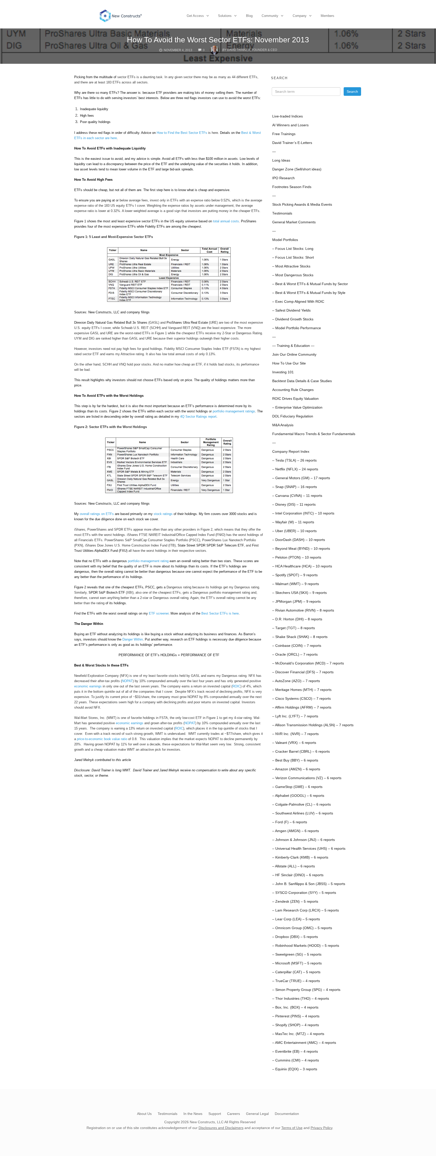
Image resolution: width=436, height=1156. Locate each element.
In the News (192, 1114)
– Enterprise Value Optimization (297, 407)
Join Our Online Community (294, 354)
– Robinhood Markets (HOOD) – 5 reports (305, 946)
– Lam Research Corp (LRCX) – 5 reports (305, 910)
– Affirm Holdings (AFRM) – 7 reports (301, 707)
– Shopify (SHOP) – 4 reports (295, 1025)
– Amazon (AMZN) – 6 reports (296, 769)
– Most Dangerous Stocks (292, 275)
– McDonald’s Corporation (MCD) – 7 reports (308, 663)
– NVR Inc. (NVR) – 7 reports (295, 734)
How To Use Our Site (289, 363)
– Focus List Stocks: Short (293, 257)
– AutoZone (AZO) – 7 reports (296, 681)
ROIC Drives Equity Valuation (295, 399)
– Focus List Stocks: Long (292, 249)
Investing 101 (283, 372)
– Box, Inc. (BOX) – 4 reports (295, 1007)
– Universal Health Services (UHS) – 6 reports (308, 848)
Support (214, 1114)
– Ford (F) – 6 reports (289, 822)
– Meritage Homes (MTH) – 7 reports (302, 690)
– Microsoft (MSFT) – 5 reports (297, 963)
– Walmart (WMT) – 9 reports (295, 584)
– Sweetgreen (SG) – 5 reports (296, 954)
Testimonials (282, 213)
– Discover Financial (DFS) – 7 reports (303, 672)
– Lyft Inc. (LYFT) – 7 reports (295, 716)
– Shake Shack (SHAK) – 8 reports (300, 637)
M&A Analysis (282, 425)
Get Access (195, 16)
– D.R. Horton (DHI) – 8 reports (297, 619)
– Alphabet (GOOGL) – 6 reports (298, 796)
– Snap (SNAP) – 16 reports (294, 487)
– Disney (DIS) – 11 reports (294, 504)
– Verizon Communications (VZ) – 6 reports (306, 778)
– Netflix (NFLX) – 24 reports (295, 469)
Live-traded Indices (287, 116)
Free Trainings (283, 134)
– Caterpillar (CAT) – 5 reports (296, 972)
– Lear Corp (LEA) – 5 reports (296, 919)
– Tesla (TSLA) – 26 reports (294, 460)
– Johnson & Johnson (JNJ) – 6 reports (303, 840)
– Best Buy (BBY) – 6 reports (295, 760)
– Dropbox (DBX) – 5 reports (295, 937)
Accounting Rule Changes (293, 390)
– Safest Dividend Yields (291, 310)
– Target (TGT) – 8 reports (293, 628)
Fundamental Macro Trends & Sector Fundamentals (313, 434)
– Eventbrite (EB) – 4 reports (295, 1051)
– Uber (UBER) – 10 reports (294, 531)
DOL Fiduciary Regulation (292, 416)
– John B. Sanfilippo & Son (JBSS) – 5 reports (308, 884)
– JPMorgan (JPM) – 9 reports (296, 601)
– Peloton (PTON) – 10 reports (296, 557)
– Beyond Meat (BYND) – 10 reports (301, 549)
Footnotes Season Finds (291, 187)
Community (270, 16)
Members (327, 16)
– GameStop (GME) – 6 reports (297, 787)
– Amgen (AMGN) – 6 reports (295, 831)
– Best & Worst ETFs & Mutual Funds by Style (308, 293)
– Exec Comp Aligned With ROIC (298, 301)
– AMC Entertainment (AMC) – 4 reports (304, 1043)
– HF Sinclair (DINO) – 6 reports (297, 875)
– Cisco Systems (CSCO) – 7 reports (301, 699)
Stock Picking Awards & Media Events (302, 204)
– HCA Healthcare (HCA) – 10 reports (302, 566)
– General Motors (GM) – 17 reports (301, 478)
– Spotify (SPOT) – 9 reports (295, 575)
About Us (144, 1114)
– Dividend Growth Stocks (292, 319)
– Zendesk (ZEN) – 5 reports (295, 901)
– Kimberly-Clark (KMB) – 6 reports (300, 857)
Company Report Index (290, 451)
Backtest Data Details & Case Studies (302, 381)
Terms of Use (292, 1128)
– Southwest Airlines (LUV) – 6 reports (302, 813)
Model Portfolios (285, 240)
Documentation (287, 1114)
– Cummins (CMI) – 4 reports (295, 1060)
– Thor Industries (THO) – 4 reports (300, 998)
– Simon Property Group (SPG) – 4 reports (306, 990)
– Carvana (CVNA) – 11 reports (297, 496)
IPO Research (283, 178)
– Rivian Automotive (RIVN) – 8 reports (303, 610)
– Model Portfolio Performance (296, 328)
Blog (249, 16)
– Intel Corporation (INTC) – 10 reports (303, 513)
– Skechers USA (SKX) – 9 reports (299, 593)
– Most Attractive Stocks (291, 266)
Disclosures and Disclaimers (221, 1128)
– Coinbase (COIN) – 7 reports (296, 646)
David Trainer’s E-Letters (292, 143)
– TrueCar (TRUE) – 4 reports (296, 981)
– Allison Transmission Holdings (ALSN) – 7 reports (312, 725)
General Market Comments (294, 222)
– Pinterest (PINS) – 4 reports (295, 1016)
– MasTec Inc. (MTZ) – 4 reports (298, 1034)
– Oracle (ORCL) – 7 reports (295, 654)
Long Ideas (281, 160)
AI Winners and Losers (290, 125)
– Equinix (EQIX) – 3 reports (294, 1069)
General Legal (257, 1114)
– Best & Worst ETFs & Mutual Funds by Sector (310, 284)
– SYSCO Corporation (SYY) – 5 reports (304, 893)
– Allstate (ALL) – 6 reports (293, 866)
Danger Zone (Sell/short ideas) (296, 169)
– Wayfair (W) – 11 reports (293, 522)
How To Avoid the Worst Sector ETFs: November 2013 (218, 40)
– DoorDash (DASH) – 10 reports (298, 540)
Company (300, 16)
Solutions (225, 16)
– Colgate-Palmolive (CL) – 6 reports (301, 804)
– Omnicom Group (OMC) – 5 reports (302, 928)
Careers (233, 1114)
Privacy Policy (321, 1128)
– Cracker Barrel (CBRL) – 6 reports (301, 751)
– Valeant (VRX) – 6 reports (294, 743)
